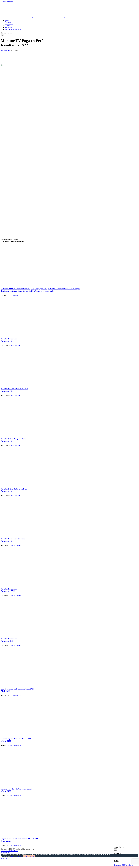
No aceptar (31, 856)
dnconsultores (5, 50)
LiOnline (37, 849)
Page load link (5, 852)
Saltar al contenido (7, 2)
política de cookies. (17, 856)
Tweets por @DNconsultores (123, 865)
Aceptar (25, 856)
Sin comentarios (15, 295)
